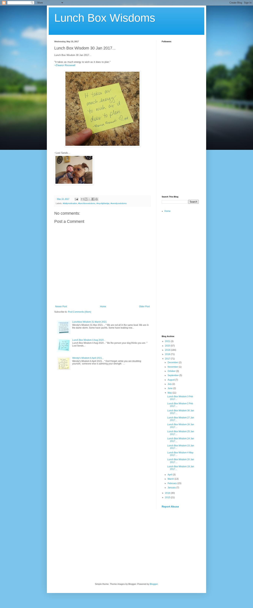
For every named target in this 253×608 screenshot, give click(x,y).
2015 (168, 497)
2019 (168, 350)
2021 (168, 341)
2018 (168, 354)
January (172, 487)
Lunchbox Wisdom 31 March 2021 (89, 322)
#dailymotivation (70, 203)
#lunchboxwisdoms (86, 203)
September (173, 375)
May (170, 393)
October (172, 371)
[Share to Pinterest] (96, 199)
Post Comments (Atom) (79, 312)
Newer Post (61, 306)
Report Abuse (170, 506)
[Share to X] (89, 199)
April (170, 474)
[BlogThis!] (86, 199)
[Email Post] (76, 199)
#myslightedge (102, 203)
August (171, 380)
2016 (168, 493)
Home (103, 306)
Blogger (154, 584)
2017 (168, 358)
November (173, 367)
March (171, 479)
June (170, 388)
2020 (168, 345)
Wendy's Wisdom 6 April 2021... (88, 358)
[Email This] (82, 199)
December (173, 362)
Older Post (144, 306)
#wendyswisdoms (119, 203)
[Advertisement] (180, 134)
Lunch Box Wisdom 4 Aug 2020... (88, 340)
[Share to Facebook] (93, 199)
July (170, 384)
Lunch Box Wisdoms (104, 18)
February (172, 483)
